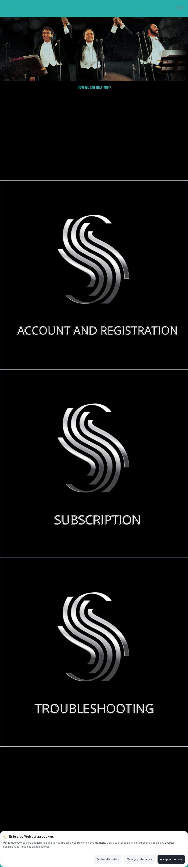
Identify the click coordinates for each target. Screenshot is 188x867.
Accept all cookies (171, 859)
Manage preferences (139, 859)
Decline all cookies (107, 859)
